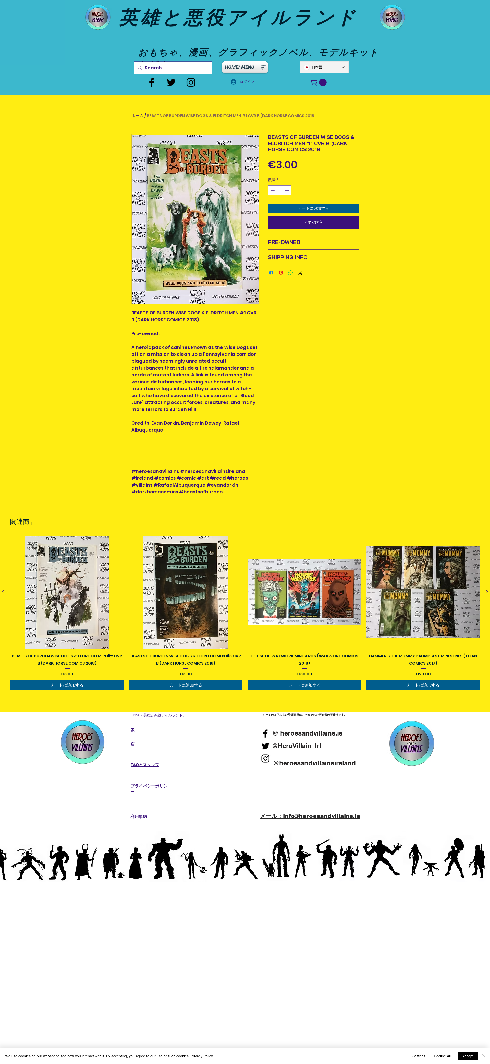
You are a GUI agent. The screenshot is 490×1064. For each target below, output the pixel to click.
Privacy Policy (202, 1055)
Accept (467, 1055)
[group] (245, 613)
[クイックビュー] (67, 592)
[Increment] (287, 190)
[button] (319, 82)
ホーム (137, 116)
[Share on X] (300, 273)
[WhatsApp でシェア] (291, 273)
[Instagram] (191, 82)
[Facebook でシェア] (271, 273)
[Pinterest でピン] (281, 273)
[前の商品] (3, 592)
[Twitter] (171, 82)
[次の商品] (487, 592)
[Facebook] (151, 82)
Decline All (442, 1055)
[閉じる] (484, 1056)
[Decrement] (272, 190)
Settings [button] (418, 1055)
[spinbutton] (280, 190)
